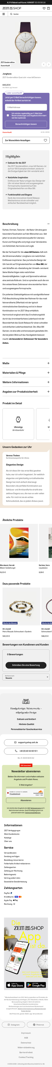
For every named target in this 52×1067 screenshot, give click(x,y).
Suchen (16, 14)
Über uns (8, 841)
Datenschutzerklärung (32, 812)
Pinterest (40, 1024)
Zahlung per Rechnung (13, 870)
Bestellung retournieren (14, 860)
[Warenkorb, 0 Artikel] (48, 8)
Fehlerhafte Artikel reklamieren (17, 863)
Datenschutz (26, 1042)
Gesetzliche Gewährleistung (15, 881)
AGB (26, 1037)
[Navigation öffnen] (4, 14)
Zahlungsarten (10, 867)
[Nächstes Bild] (43, 64)
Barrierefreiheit (26, 1052)
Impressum (26, 1033)
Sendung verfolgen (11, 856)
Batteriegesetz (10, 874)
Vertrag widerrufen (12, 878)
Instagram (15, 1024)
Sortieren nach (9, 676)
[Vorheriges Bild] (48, 64)
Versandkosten (10, 852)
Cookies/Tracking (26, 1057)
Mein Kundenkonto (11, 834)
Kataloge (7, 837)
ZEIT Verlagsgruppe (12, 830)
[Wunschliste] (44, 8)
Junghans (7, 73)
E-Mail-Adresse (14, 107)
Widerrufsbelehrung (26, 1047)
